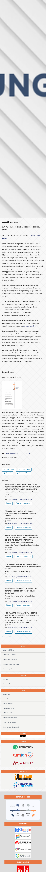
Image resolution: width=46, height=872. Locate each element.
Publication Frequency (10, 717)
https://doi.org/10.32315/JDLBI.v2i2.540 (20, 628)
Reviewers (6, 679)
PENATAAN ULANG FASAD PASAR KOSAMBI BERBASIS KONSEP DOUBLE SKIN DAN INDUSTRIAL (21, 591)
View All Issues (7, 637)
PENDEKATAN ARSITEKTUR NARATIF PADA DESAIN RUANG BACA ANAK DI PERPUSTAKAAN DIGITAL (23, 566)
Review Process (8, 703)
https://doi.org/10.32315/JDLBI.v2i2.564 (20, 577)
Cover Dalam (25, 469)
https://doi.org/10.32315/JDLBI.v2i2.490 (20, 601)
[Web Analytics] (23, 736)
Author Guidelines (8, 650)
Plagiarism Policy (8, 708)
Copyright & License (9, 722)
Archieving (6, 694)
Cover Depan (9, 469)
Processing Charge (9, 669)
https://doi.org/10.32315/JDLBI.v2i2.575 (20, 552)
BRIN (33, 235)
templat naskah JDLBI (31, 326)
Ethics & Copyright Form (11, 664)
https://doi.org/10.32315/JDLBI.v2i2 (18, 453)
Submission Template (10, 659)
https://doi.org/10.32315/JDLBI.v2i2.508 (20, 524)
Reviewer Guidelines (9, 684)
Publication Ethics (9, 713)
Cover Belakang (24, 473)
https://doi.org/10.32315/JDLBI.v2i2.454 (20, 499)
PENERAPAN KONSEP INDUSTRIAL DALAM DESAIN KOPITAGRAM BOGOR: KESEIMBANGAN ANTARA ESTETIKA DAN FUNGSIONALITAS (23, 487)
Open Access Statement (11, 727)
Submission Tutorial (9, 655)
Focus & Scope (8, 699)
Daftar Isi (8, 473)
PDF (9, 503)
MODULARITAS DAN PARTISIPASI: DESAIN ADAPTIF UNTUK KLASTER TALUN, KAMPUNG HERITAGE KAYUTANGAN (22, 615)
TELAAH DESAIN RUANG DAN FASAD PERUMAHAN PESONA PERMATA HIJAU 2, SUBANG (20, 513)
